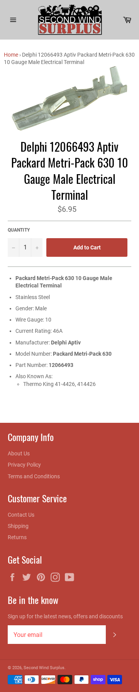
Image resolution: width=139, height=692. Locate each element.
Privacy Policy (24, 465)
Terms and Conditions (34, 476)
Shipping (18, 526)
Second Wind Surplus (44, 667)
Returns (17, 537)
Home (11, 55)
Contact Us (21, 515)
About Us (19, 453)
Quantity (19, 230)
